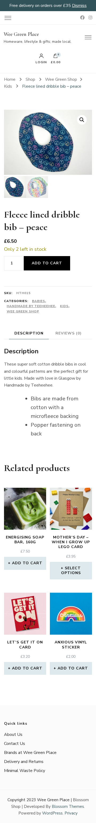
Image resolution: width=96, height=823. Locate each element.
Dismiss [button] (79, 6)
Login (41, 62)
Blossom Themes (68, 806)
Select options (71, 570)
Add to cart (47, 263)
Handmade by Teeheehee (31, 306)
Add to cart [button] (27, 563)
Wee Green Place (21, 34)
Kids (64, 306)
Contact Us (14, 743)
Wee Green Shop (23, 311)
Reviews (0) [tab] (68, 333)
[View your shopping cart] (55, 57)
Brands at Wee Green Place (30, 753)
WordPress (52, 813)
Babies (38, 301)
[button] (82, 120)
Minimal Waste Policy (24, 771)
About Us (13, 734)
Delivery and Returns (23, 762)
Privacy (71, 813)
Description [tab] (28, 333)
